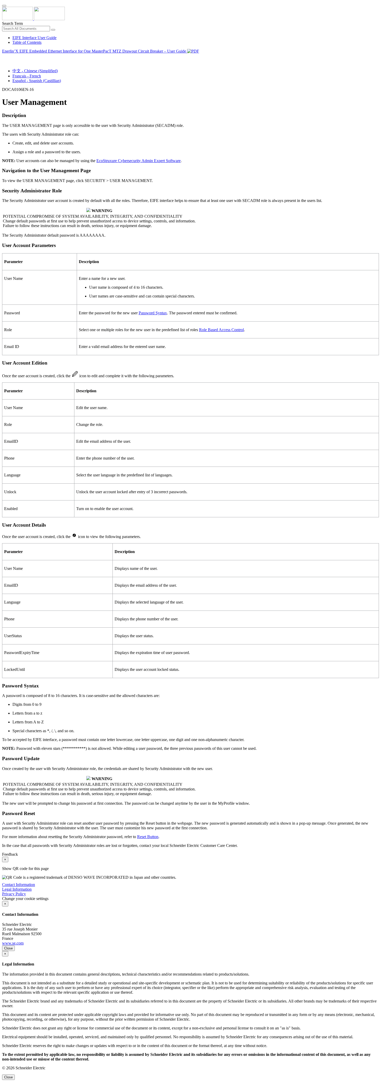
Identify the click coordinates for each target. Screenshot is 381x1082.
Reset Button (147, 836)
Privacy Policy (14, 894)
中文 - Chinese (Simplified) (35, 71)
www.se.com (13, 943)
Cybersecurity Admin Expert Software (138, 160)
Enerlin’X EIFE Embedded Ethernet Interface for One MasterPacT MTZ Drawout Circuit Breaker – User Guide (94, 51)
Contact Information (18, 884)
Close (8, 948)
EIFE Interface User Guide (34, 37)
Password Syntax (153, 313)
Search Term (12, 23)
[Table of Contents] (4, 57)
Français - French (26, 76)
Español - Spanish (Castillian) (36, 80)
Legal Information (17, 889)
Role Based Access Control (221, 330)
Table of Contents (26, 42)
